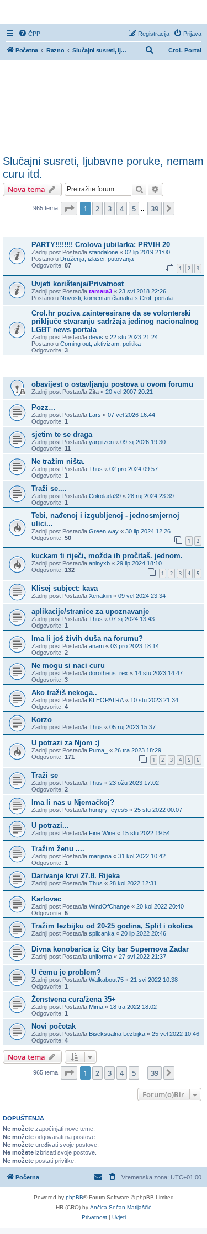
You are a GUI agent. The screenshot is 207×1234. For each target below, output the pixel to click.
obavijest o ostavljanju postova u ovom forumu (112, 384)
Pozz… (43, 407)
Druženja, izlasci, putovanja (97, 258)
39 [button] (154, 208)
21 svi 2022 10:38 (154, 979)
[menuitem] (29, 33)
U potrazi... (50, 825)
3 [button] (110, 208)
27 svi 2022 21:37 (142, 956)
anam (96, 646)
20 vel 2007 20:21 (129, 391)
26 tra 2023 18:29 (137, 750)
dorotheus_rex (108, 673)
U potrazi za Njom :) (65, 743)
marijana (100, 856)
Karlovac (46, 899)
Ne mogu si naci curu (68, 665)
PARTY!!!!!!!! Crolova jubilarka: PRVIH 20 (100, 245)
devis (96, 337)
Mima (96, 1006)
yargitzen (101, 442)
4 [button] (122, 208)
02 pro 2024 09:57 (133, 469)
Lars (95, 415)
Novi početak (53, 1026)
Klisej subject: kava (64, 588)
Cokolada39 (105, 496)
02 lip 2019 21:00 (147, 252)
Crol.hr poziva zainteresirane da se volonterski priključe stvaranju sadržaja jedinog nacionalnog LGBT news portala (115, 321)
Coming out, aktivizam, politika (100, 343)
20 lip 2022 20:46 (143, 933)
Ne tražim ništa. (58, 461)
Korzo (41, 719)
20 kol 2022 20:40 (160, 906)
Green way (104, 531)
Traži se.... (49, 488)
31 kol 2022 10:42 (142, 856)
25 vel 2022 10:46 (175, 1033)
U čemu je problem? (66, 972)
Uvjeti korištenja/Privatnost (77, 284)
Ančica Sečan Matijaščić (120, 1207)
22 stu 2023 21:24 (134, 337)
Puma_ (98, 750)
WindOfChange (109, 906)
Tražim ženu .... (57, 849)
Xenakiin (100, 595)
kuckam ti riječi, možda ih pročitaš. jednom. (107, 556)
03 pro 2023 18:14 (134, 646)
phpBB (74, 1197)
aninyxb (99, 563)
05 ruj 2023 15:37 (132, 727)
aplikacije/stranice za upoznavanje (90, 611)
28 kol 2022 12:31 (133, 883)
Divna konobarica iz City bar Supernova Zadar (110, 949)
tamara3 (100, 291)
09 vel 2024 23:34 (142, 595)
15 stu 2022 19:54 (146, 833)
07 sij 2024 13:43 (132, 619)
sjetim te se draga (61, 434)
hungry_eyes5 (108, 809)
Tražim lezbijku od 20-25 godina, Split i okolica (112, 926)
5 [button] (134, 208)
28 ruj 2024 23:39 (151, 496)
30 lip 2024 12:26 (148, 531)
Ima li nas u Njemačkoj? (72, 802)
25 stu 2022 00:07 (158, 809)
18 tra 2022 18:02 (133, 1006)
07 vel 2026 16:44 (131, 415)
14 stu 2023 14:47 (159, 673)
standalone (103, 252)
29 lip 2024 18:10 (139, 563)
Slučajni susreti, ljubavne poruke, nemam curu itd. (103, 167)
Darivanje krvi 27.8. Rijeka (75, 876)
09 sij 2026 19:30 (143, 442)
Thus (96, 469)
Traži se (44, 775)
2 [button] (97, 208)
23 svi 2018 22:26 (142, 291)
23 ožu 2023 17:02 (134, 782)
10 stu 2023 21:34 (154, 700)
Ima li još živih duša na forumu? (87, 638)
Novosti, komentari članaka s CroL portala (116, 298)
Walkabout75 (106, 979)
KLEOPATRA (106, 700)
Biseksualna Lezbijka (117, 1033)
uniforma (100, 956)
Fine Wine (102, 833)
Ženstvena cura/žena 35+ (73, 999)
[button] (69, 208)
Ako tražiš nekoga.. (64, 692)
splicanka (101, 933)
